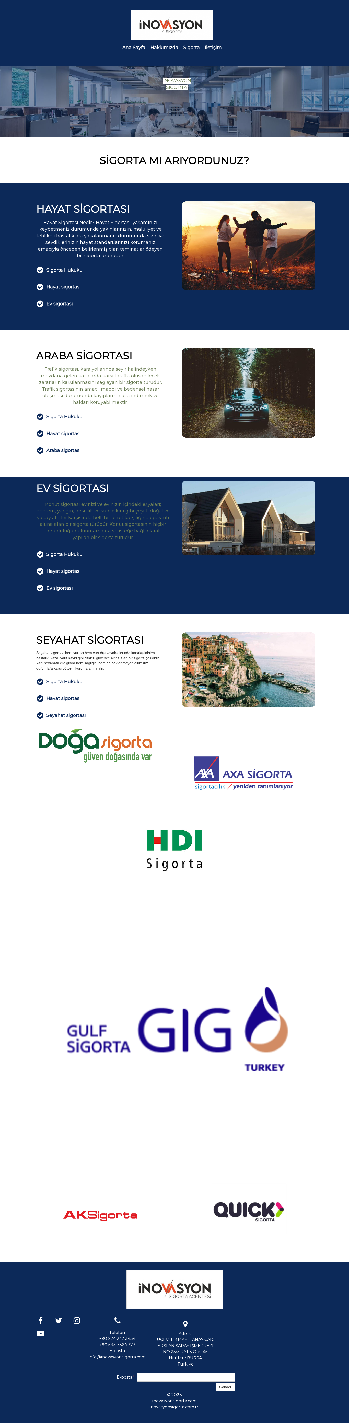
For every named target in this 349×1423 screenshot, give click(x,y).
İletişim (213, 47)
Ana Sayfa (133, 47)
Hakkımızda (164, 47)
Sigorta (191, 47)
